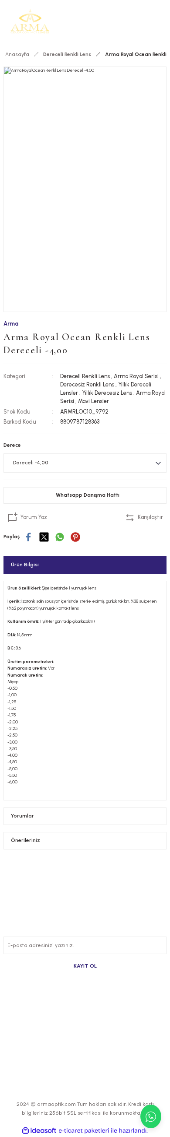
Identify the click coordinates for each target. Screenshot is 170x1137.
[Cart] (161, 21)
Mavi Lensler (93, 401)
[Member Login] (147, 21)
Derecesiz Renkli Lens (87, 384)
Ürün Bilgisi (25, 564)
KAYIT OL (85, 966)
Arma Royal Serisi (136, 376)
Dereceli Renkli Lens (85, 376)
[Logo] (29, 21)
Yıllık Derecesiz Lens (107, 393)
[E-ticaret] (83, 1130)
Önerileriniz (25, 840)
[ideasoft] (39, 1131)
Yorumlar (22, 816)
